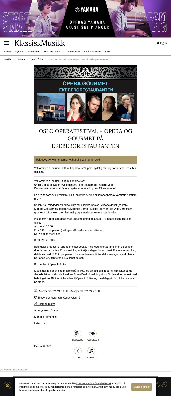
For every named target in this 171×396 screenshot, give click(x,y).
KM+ (107, 51)
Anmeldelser (34, 51)
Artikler (7, 51)
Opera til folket (36, 59)
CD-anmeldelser (72, 51)
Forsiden (8, 59)
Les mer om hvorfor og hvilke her (94, 383)
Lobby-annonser (92, 51)
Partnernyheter (52, 51)
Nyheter (19, 51)
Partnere (21, 59)
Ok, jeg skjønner (141, 386)
